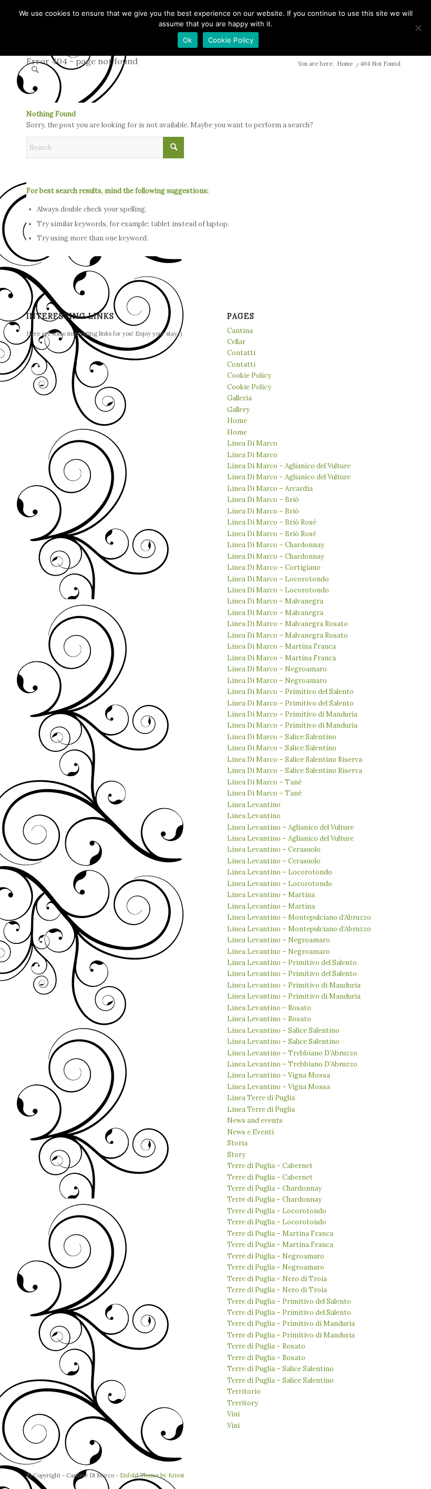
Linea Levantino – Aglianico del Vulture (290, 827)
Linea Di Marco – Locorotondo (278, 579)
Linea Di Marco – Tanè (264, 782)
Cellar (236, 341)
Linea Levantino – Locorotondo (279, 872)
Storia (237, 1143)
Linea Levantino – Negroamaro (278, 939)
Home (237, 420)
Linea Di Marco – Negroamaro (277, 669)
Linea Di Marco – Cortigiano (274, 567)
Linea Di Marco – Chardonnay (275, 544)
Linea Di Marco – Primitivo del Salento (290, 691)
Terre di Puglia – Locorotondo (276, 1210)
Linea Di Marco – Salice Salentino (281, 736)
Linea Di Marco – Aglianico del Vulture (289, 465)
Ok (187, 40)
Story (236, 1154)
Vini (233, 1414)
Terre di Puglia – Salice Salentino (280, 1368)
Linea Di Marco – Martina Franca (281, 646)
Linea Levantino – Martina (271, 894)
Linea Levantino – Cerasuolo (274, 849)
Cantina (240, 330)
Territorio (244, 1391)
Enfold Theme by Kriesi (152, 1475)
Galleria (239, 398)
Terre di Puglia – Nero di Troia (277, 1278)
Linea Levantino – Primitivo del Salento (292, 962)
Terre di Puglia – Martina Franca (280, 1233)
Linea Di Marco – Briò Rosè (271, 522)
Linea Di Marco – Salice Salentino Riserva (294, 759)
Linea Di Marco (252, 443)
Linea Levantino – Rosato (269, 1007)
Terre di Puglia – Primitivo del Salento (289, 1301)
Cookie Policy (249, 375)
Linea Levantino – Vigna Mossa (278, 1075)
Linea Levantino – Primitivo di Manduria (294, 985)
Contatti (241, 352)
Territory (242, 1403)
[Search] (35, 69)
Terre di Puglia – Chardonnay (274, 1188)
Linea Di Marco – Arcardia (270, 488)
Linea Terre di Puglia (261, 1097)
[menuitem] (35, 69)
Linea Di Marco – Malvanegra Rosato (287, 623)
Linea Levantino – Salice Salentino (283, 1030)
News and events (255, 1120)
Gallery (238, 409)
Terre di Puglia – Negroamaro (275, 1256)
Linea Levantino (254, 804)
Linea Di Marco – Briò (263, 499)
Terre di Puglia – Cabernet (270, 1165)
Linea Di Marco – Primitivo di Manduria (292, 714)
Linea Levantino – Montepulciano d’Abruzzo (299, 917)
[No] (418, 28)
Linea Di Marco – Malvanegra (275, 601)
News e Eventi (250, 1132)
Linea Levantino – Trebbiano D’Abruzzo (292, 1053)
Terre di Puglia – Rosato (266, 1346)
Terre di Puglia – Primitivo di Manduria (291, 1323)
